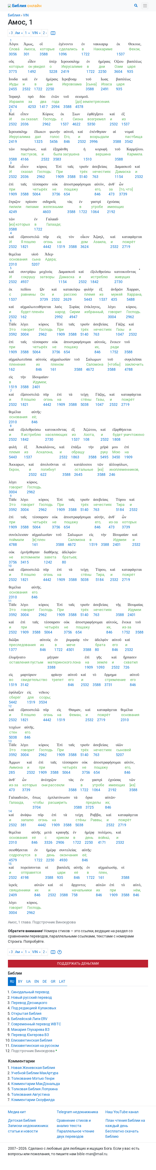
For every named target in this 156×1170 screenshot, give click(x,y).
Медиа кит (17, 1112)
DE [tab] (45, 981)
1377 (13, 650)
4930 (63, 860)
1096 (63, 54)
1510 (87, 159)
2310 (13, 264)
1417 (44, 107)
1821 (25, 247)
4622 (76, 124)
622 (43, 475)
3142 (25, 685)
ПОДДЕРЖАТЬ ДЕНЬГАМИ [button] (78, 963)
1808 (116, 439)
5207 (35, 264)
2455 (13, 89)
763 (95, 177)
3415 (25, 562)
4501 (70, 650)
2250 (102, 72)
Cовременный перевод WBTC (36, 1024)
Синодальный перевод (30, 992)
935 (130, 72)
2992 (59, 317)
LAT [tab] (62, 981)
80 (64, 562)
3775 (13, 72)
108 (86, 439)
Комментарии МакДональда (35, 1084)
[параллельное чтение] (53, 33)
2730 (118, 282)
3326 (48, 842)
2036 (25, 124)
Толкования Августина (30, 1094)
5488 (131, 299)
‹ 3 (11, 33)
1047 (120, 334)
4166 (25, 159)
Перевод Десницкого (29, 1003)
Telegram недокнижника (77, 1112)
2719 (126, 247)
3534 (43, 702)
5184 (120, 510)
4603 (47, 212)
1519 (61, 247)
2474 (13, 107)
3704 (36, 807)
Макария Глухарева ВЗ (30, 1030)
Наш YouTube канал (122, 1112)
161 (53, 369)
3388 (51, 667)
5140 (83, 177)
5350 (91, 124)
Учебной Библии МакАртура (34, 1073)
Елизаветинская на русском (35, 1046)
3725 (90, 807)
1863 (75, 457)
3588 (44, 54)
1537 (121, 54)
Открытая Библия (26, 1014)
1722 (85, 54)
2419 (65, 72)
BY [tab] (20, 981)
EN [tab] (37, 981)
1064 (95, 212)
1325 (38, 142)
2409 (13, 895)
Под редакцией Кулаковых (33, 1008)
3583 (57, 159)
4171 (102, 842)
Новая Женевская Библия (33, 1068)
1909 (60, 177)
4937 (25, 282)
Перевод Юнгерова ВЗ (30, 1035)
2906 (60, 842)
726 (126, 667)
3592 (13, 334)
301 (27, 54)
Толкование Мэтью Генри (32, 1078)
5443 (88, 299)
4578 (79, 107)
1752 (114, 352)
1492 (32, 72)
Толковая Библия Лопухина (34, 1089)
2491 (105, 89)
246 (112, 475)
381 (24, 825)
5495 (104, 457)
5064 (36, 194)
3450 (116, 457)
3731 (108, 685)
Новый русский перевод (31, 997)
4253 (32, 107)
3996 (94, 142)
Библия (14, 15)
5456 (54, 142)
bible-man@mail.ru (92, 1154)
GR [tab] (53, 981)
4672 (90, 369)
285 (12, 772)
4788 (129, 369)
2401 (36, 387)
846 (67, 142)
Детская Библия (22, 1120)
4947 (73, 317)
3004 (112, 317)
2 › (45, 33)
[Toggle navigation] (145, 6)
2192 (111, 212)
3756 (56, 194)
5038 (84, 405)
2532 (26, 89)
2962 (46, 124)
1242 (48, 562)
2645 (78, 475)
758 (75, 895)
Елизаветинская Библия (31, 1040)
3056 (13, 54)
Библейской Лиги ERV (29, 1019)
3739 (123, 194)
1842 (94, 282)
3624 (84, 247)
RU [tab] (12, 981)
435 (114, 299)
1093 (100, 667)
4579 (13, 860)
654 (67, 194)
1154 (119, 177)
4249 (13, 212)
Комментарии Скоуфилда (33, 1100)
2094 (55, 107)
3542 (129, 142)
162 (24, 317)
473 (111, 194)
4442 (47, 247)
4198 (25, 878)
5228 (53, 72)
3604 (118, 72)
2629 (67, 299)
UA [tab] (28, 981)
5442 (13, 702)
